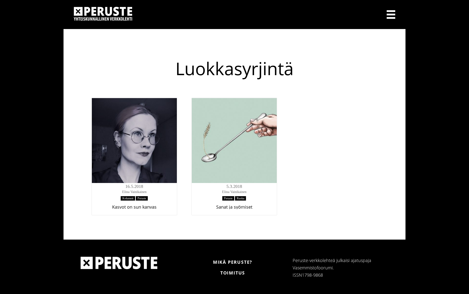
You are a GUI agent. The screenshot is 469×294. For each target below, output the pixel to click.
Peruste (142, 198)
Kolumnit (127, 198)
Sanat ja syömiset (234, 207)
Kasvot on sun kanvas (134, 207)
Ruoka (240, 198)
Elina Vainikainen (134, 192)
